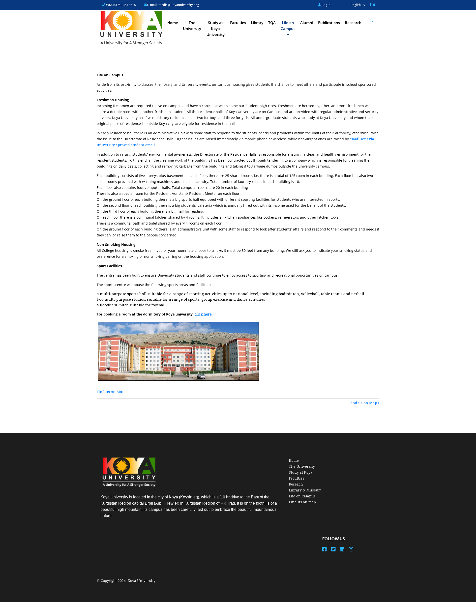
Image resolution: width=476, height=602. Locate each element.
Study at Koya (300, 472)
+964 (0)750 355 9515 (120, 5)
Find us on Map (110, 392)
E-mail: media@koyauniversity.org (173, 5)
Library (257, 22)
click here (203, 314)
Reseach (296, 484)
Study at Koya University (216, 28)
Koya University (141, 581)
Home (172, 22)
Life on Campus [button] (288, 25)
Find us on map (302, 502)
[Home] (131, 28)
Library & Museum (305, 490)
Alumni (306, 22)
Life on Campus (302, 496)
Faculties (238, 22)
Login (325, 5)
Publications (329, 22)
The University (192, 25)
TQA (272, 22)
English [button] (355, 5)
